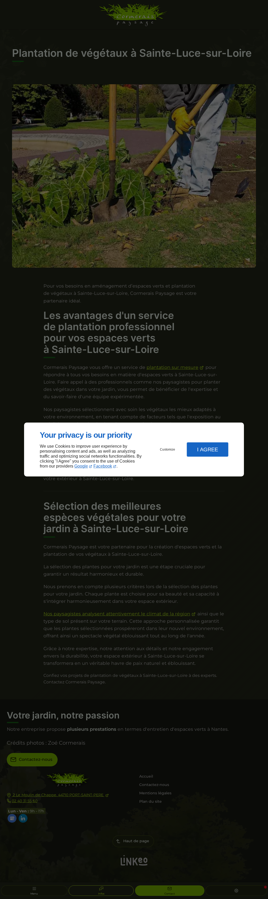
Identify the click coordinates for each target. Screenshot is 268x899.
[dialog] (134, 450)
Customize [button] (167, 449)
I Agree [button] (207, 449)
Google (81, 466)
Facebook (102, 466)
